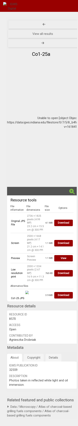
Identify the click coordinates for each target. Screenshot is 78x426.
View (63, 258)
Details (53, 357)
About (14, 357)
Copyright (33, 357)
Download (63, 222)
